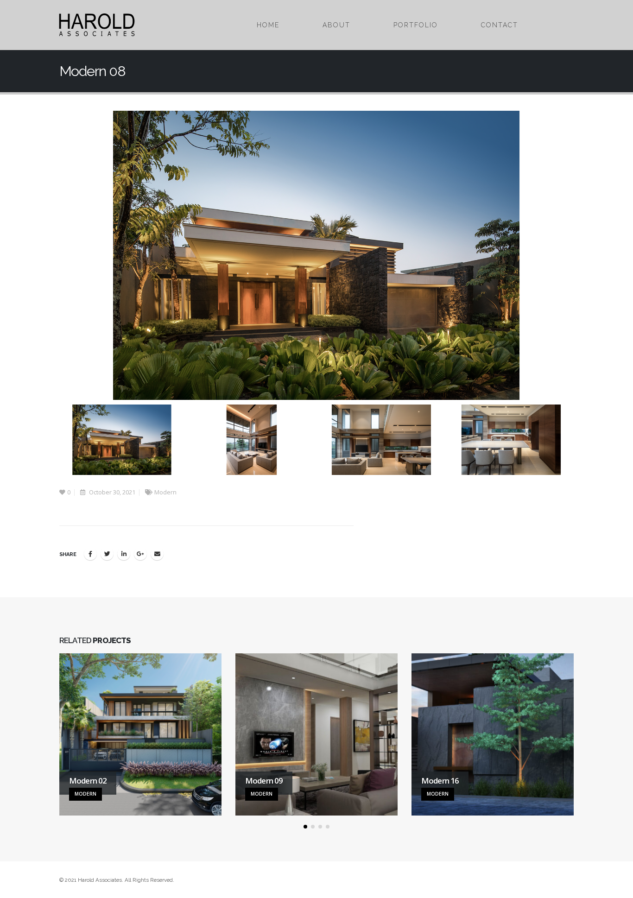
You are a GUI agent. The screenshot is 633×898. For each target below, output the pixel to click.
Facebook (90, 553)
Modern (165, 492)
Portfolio (415, 25)
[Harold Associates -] (97, 24)
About (336, 25)
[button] (305, 826)
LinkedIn (123, 553)
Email (157, 553)
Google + (140, 553)
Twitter (107, 553)
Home (268, 25)
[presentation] (57, 255)
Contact (499, 25)
